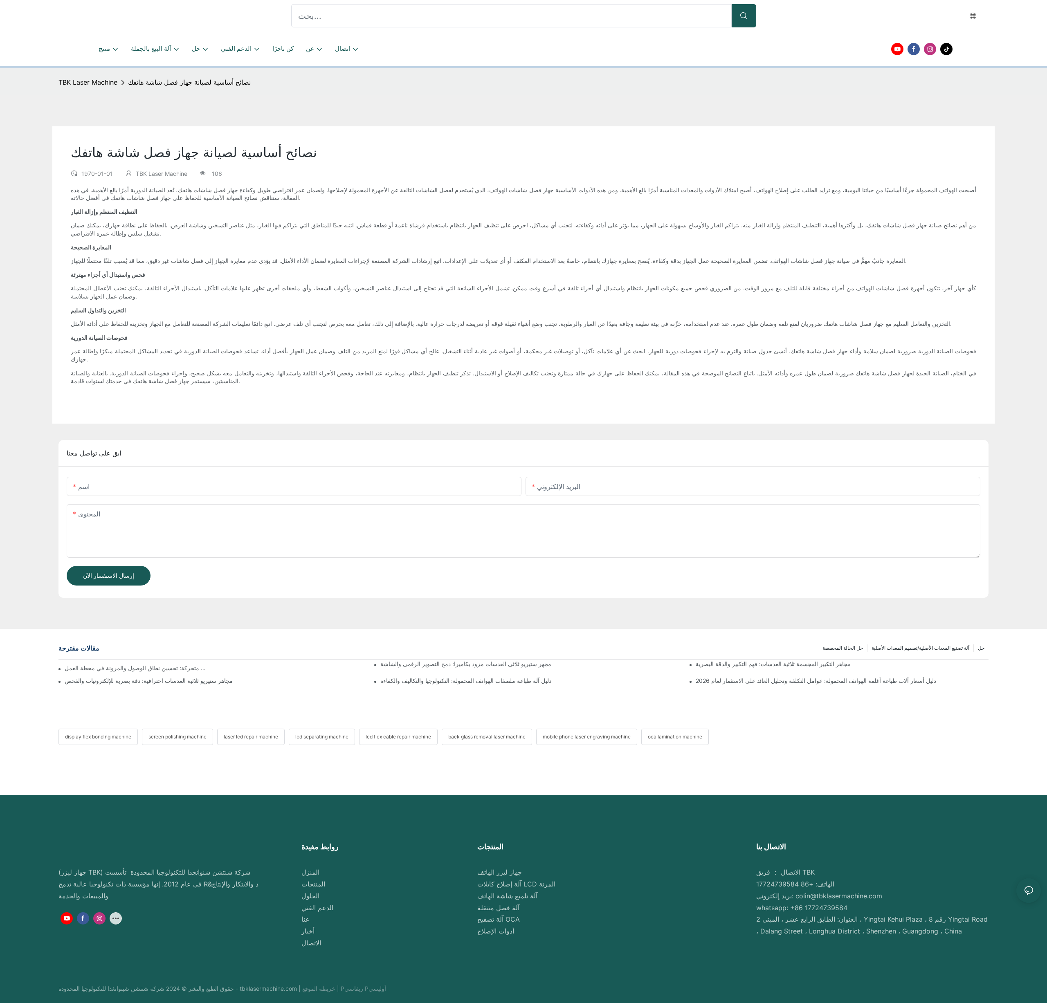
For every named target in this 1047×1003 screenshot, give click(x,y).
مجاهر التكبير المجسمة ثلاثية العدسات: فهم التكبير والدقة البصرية (773, 663)
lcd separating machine (321, 737)
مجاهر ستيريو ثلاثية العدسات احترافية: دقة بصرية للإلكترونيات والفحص (149, 680)
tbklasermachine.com (269, 988)
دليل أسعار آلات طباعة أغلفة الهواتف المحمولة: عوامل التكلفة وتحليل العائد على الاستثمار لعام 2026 (816, 680)
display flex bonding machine (98, 737)
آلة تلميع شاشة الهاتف (507, 896)
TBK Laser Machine (87, 82)
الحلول (310, 896)
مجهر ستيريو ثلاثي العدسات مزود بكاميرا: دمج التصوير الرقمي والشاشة (465, 663)
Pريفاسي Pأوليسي (363, 988)
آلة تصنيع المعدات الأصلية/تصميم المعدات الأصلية (920, 648)
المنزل (310, 872)
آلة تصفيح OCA (498, 919)
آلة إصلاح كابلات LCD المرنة (516, 884)
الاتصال (311, 943)
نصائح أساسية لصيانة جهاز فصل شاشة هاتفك (189, 82)
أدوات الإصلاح (495, 931)
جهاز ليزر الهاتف (499, 872)
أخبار (308, 931)
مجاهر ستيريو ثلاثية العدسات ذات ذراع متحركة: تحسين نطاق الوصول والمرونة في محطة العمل (136, 667)
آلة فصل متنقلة (498, 908)
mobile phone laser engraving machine (587, 737)
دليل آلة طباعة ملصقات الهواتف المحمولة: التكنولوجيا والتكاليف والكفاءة (465, 680)
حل (981, 648)
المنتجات (313, 884)
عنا (305, 919)
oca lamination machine (675, 737)
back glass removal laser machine (487, 737)
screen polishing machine (177, 737)
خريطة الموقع (319, 988)
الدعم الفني (317, 908)
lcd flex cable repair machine (398, 737)
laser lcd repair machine (251, 737)
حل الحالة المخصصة (842, 648)
